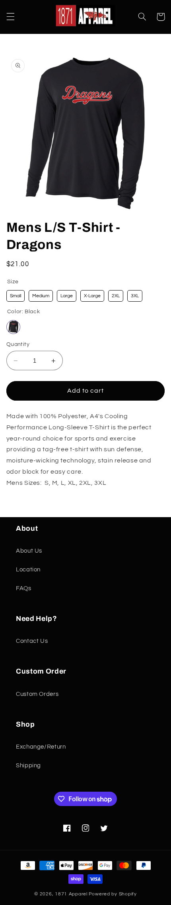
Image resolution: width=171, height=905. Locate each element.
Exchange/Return (41, 747)
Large (66, 295)
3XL (135, 295)
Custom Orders (37, 694)
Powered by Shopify (113, 894)
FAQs (23, 588)
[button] (10, 17)
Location (28, 570)
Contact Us (32, 641)
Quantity (17, 344)
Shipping (28, 766)
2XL (116, 295)
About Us (29, 551)
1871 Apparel (71, 894)
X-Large (92, 295)
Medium (40, 295)
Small (15, 295)
